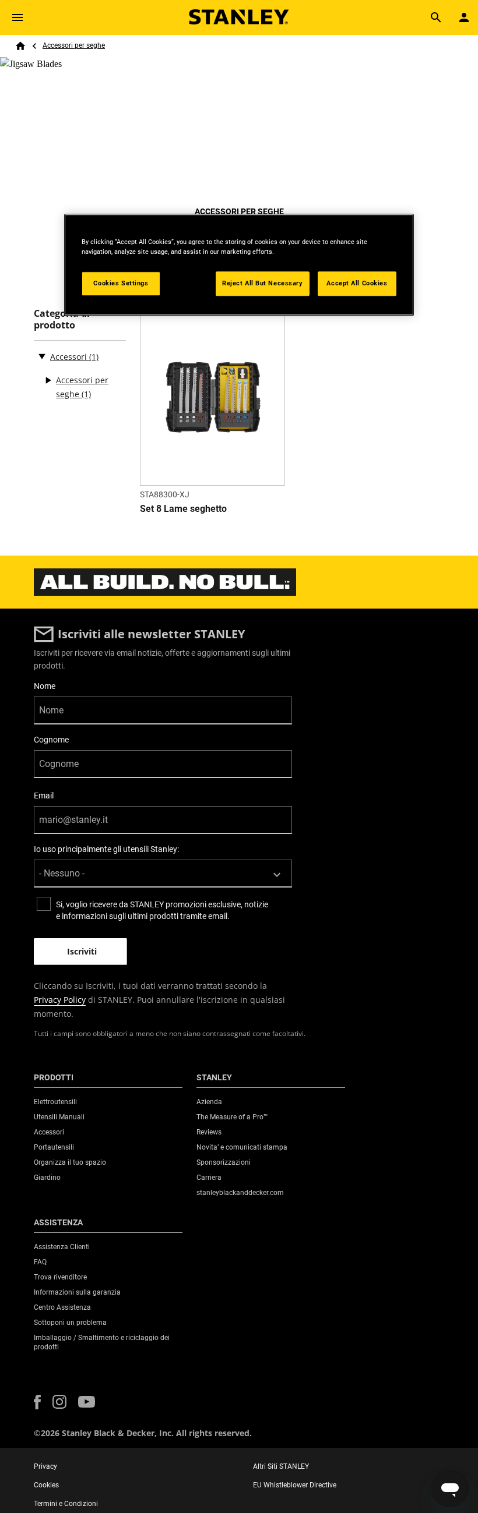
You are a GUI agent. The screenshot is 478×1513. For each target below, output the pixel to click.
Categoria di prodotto (62, 319)
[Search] (436, 17)
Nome (44, 686)
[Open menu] (17, 17)
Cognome (51, 739)
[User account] (464, 17)
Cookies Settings (120, 283)
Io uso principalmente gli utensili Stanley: (106, 849)
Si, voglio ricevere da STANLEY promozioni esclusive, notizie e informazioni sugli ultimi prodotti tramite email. (162, 910)
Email (44, 795)
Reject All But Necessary (262, 283)
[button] (37, 1402)
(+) (48, 380)
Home (20, 46)
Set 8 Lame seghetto (183, 508)
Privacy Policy (60, 999)
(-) (42, 356)
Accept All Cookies (356, 283)
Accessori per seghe (74, 45)
